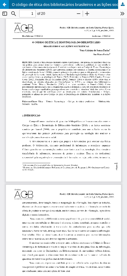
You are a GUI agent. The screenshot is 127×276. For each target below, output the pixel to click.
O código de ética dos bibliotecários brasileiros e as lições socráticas (69, 4)
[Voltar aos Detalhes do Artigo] (4, 4)
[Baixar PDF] (122, 4)
